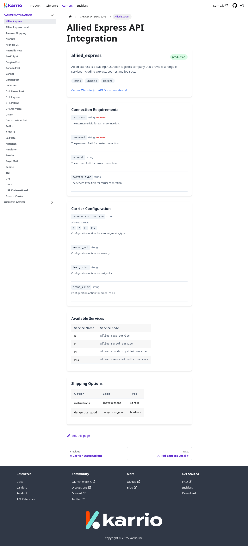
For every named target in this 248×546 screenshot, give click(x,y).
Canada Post (13, 68)
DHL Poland (12, 103)
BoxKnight (12, 56)
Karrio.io (219, 5)
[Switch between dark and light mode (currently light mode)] (242, 5)
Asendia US (12, 44)
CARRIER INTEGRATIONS (18, 15)
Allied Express (14, 21)
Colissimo (11, 85)
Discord (77, 493)
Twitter (76, 499)
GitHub (131, 482)
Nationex (11, 143)
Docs (19, 482)
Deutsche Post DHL (17, 120)
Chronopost (12, 79)
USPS (9, 184)
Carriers (67, 5)
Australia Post (14, 50)
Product (35, 5)
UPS (8, 178)
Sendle (10, 167)
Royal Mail (12, 161)
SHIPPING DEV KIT (14, 202)
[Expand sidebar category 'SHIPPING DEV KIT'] (52, 202)
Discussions (79, 487)
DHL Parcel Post (15, 91)
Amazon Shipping (16, 33)
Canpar (10, 74)
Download (189, 493)
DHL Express (13, 97)
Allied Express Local (17, 27)
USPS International (17, 190)
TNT (8, 172)
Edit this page (81, 435)
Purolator (11, 149)
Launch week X (82, 482)
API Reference (25, 499)
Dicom (9, 114)
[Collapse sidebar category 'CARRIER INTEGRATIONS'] (52, 15)
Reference (51, 5)
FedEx (9, 126)
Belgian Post (13, 62)
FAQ (185, 482)
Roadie (10, 155)
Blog (130, 487)
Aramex (10, 39)
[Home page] (70, 16)
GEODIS (10, 132)
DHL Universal (14, 108)
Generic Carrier (14, 196)
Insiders (82, 5)
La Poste (11, 138)
